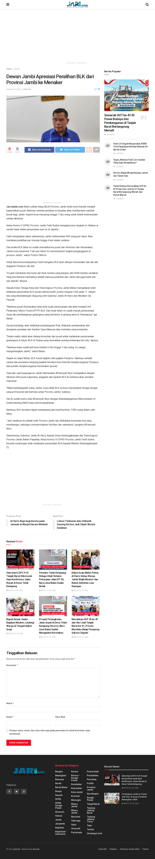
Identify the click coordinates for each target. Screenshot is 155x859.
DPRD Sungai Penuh (58, 805)
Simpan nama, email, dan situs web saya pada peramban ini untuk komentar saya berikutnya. (49, 732)
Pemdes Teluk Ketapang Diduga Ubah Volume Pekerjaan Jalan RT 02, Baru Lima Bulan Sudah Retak (52, 579)
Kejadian (59, 827)
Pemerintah (93, 771)
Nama (10, 703)
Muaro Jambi (74, 805)
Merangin (76, 800)
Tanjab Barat (93, 804)
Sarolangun (93, 793)
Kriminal (75, 796)
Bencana (59, 779)
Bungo (58, 791)
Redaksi (113, 849)
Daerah (17, 69)
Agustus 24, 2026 (48, 590)
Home (8, 69)
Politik (90, 783)
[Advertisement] (77, 35)
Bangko (59, 771)
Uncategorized (94, 833)
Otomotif (75, 828)
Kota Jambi (76, 792)
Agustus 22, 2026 (80, 637)
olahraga (75, 820)
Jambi (58, 820)
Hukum (58, 816)
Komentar (12, 665)
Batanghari (60, 775)
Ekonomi (59, 812)
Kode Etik (102, 849)
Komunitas (76, 788)
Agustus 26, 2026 (15, 590)
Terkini (90, 829)
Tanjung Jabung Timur (91, 819)
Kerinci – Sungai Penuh (75, 778)
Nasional (75, 816)
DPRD (58, 799)
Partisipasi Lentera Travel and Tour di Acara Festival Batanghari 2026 (134, 797)
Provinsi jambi (81, 567)
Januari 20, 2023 (13, 89)
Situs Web (60, 717)
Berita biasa (61, 787)
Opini (73, 824)
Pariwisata (76, 832)
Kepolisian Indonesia (60, 832)
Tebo (89, 825)
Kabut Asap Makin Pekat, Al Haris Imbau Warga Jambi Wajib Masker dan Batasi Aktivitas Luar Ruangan (85, 579)
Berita (58, 783)
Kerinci (74, 771)
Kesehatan (76, 784)
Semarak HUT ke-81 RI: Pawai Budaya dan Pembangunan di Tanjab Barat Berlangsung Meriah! (120, 122)
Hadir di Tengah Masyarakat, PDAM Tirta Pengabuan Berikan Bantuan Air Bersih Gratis (130, 146)
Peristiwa (91, 779)
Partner (146, 849)
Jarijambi (60, 823)
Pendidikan (92, 775)
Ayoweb (36, 849)
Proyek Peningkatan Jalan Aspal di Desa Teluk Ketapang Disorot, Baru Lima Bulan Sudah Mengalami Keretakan (53, 626)
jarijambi (16, 849)
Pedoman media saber (130, 849)
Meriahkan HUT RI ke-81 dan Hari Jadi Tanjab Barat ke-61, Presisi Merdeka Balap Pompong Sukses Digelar (85, 626)
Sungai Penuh (90, 798)
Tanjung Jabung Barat (21, 567)
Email (10, 716)
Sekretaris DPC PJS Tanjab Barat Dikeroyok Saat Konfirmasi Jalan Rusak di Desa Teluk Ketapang (19, 579)
